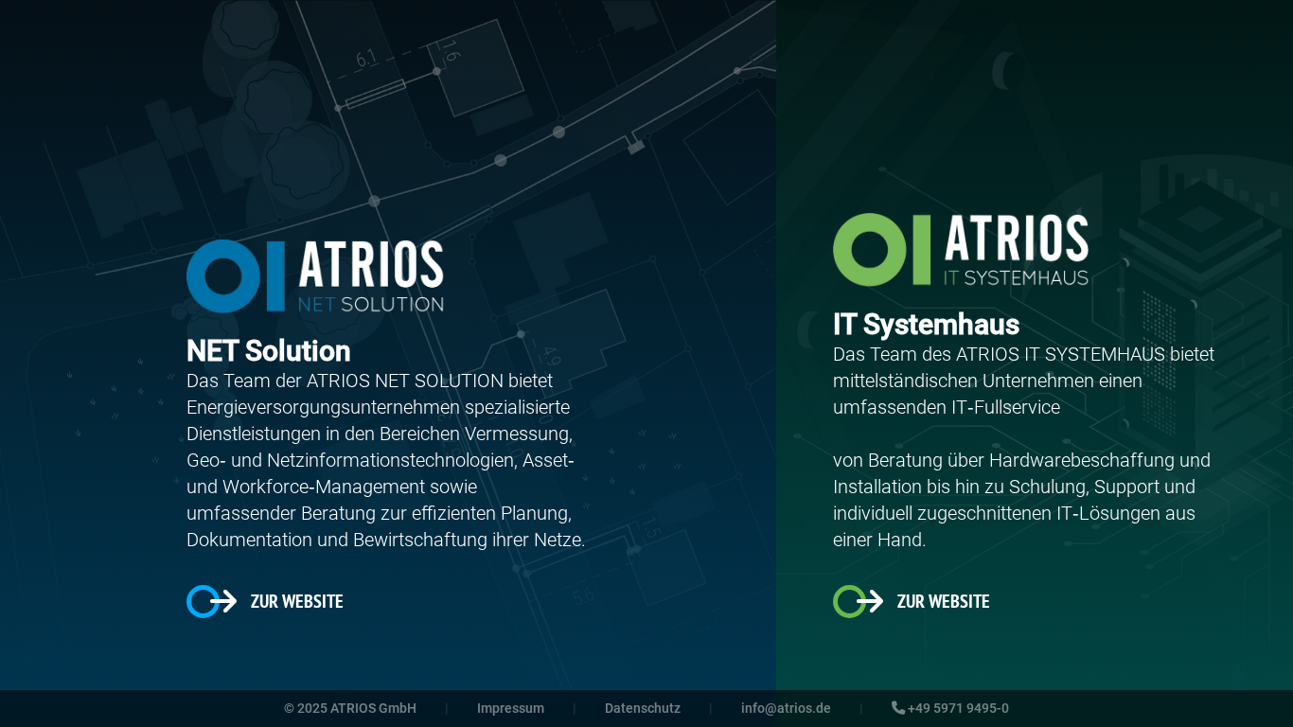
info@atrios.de (786, 708)
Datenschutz (643, 708)
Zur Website (297, 601)
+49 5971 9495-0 (957, 708)
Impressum (510, 708)
